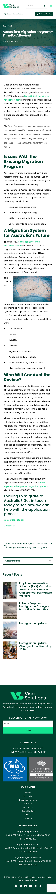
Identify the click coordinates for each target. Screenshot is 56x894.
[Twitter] (20, 886)
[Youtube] (30, 886)
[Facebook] (16, 886)
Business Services (28, 800)
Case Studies (28, 811)
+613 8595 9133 (30, 864)
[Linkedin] (25, 886)
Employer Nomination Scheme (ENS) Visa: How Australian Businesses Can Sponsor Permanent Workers (35, 589)
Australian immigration (17, 543)
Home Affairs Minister (41, 543)
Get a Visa (28, 796)
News (28, 814)
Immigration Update (33, 623)
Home (28, 792)
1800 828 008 (36, 748)
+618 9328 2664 (30, 839)
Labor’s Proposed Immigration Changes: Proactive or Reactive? (34, 606)
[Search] (44, 6)
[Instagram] (35, 886)
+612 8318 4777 (30, 851)
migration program (37, 547)
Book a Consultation (14, 519)
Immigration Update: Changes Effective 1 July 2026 (35, 646)
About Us (28, 803)
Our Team (28, 807)
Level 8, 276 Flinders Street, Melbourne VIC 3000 (28, 861)
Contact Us (9, 525)
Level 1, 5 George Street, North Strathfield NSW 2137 (28, 848)
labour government (16, 547)
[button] (51, 6)
